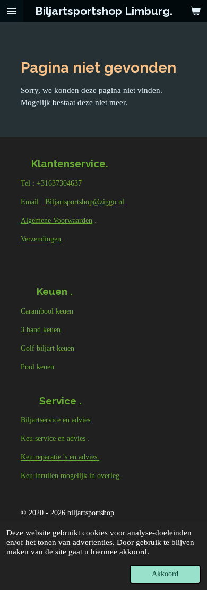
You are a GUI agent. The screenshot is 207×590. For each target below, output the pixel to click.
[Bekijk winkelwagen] (195, 11)
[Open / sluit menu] (11, 11)
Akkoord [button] (165, 574)
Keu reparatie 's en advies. (60, 457)
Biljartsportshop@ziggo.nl (85, 202)
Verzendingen (41, 239)
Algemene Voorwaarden (56, 220)
